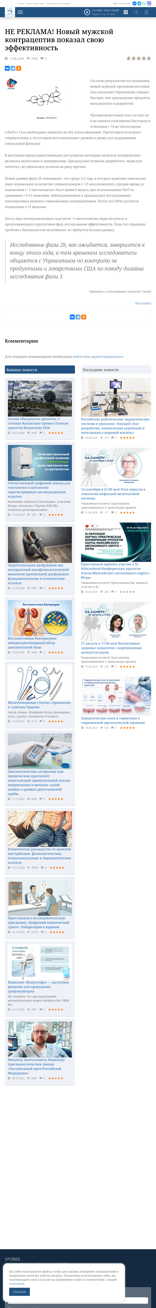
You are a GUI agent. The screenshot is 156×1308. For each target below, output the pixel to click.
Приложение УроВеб (58, 3)
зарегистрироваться (107, 356)
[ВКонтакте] (7, 68)
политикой (16, 1284)
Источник (143, 303)
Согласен (19, 1292)
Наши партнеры (35, 3)
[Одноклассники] (18, 68)
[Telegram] (13, 68)
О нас (21, 3)
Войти (146, 12)
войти (78, 356)
